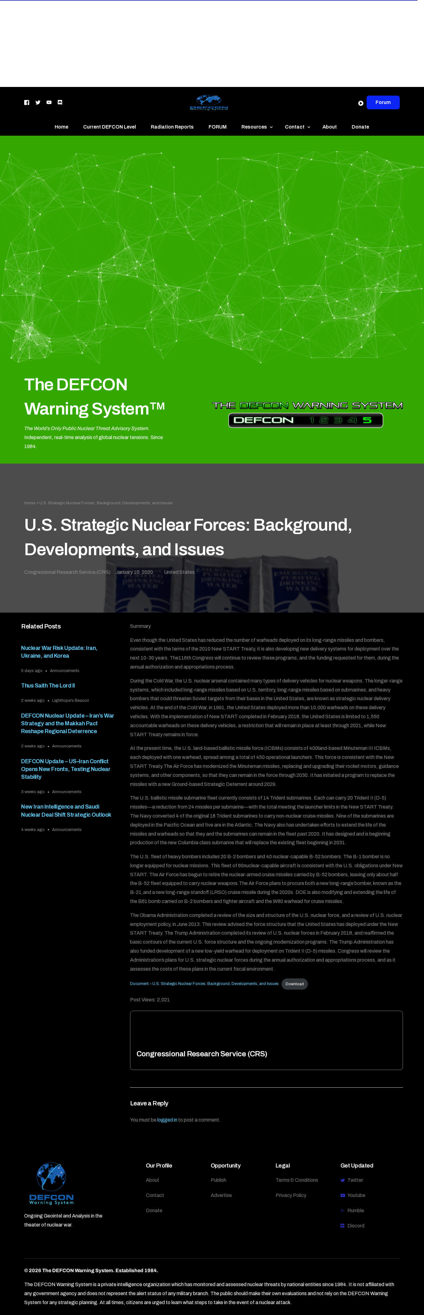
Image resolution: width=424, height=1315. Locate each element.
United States (179, 572)
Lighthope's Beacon (70, 700)
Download (295, 984)
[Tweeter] (37, 102)
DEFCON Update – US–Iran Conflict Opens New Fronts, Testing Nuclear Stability (65, 769)
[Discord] (60, 102)
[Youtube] (49, 102)
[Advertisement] (186, 43)
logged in (167, 1119)
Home (29, 503)
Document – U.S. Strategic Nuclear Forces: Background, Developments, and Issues (204, 984)
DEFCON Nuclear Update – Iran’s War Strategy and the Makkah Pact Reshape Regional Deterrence (67, 723)
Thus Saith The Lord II (48, 685)
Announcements (64, 671)
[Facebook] (26, 102)
